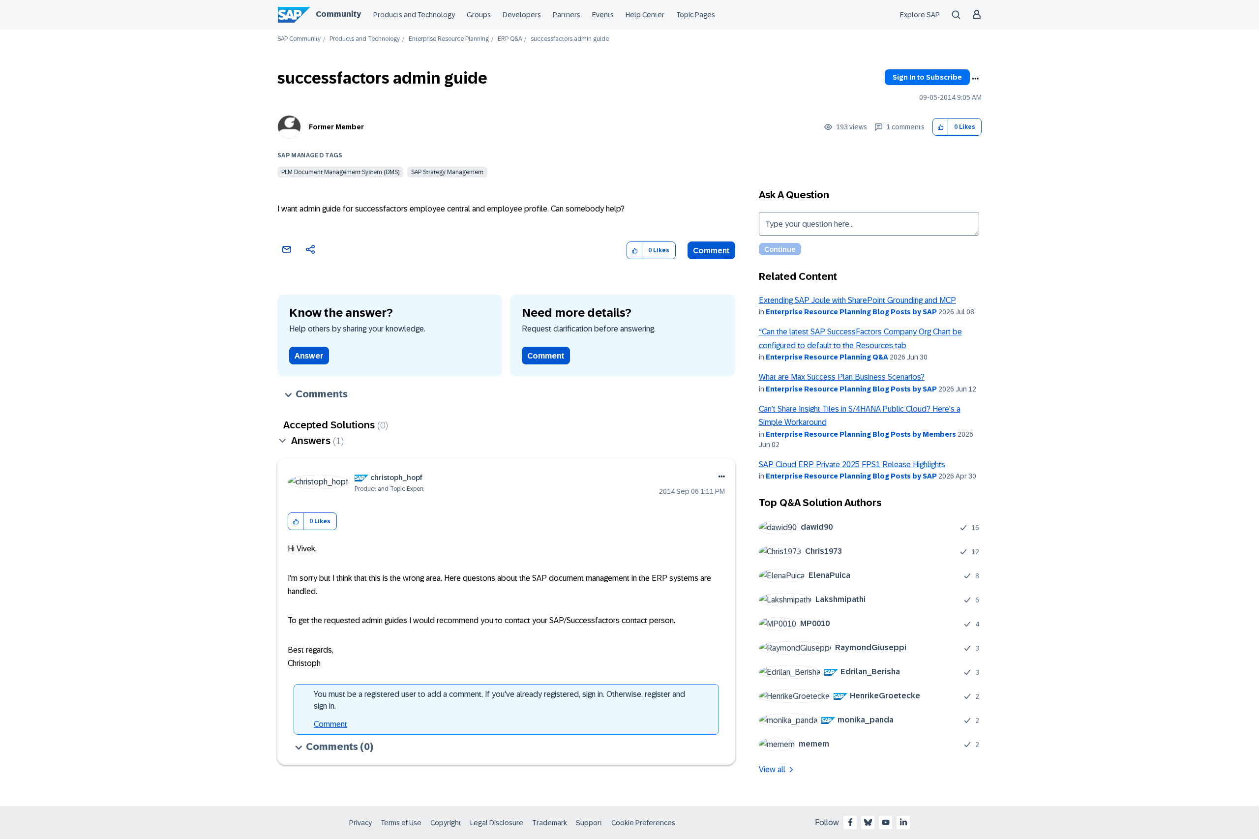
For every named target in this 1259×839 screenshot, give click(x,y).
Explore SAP (920, 15)
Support (589, 823)
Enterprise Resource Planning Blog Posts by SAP (851, 312)
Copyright (445, 823)
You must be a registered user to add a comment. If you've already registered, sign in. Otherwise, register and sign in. (499, 700)
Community (338, 14)
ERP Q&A (510, 39)
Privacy (360, 823)
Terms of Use (401, 823)
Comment (711, 250)
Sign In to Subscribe (927, 77)
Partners (566, 15)
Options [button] (975, 79)
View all (772, 769)
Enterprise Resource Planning (449, 39)
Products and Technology (414, 15)
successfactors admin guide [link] (570, 39)
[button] (940, 127)
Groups (479, 15)
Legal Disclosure (496, 823)
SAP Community (299, 39)
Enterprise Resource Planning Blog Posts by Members (861, 434)
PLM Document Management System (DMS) (340, 172)
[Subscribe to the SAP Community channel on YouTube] (886, 822)
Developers (522, 15)
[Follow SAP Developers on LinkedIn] (903, 822)
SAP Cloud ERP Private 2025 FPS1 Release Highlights (852, 464)
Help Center (645, 15)
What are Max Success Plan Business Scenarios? (842, 377)
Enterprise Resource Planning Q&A (827, 357)
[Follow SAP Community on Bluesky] (868, 822)
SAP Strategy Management (447, 172)
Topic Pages (695, 15)
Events (603, 15)
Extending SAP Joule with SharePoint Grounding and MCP (857, 300)
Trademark (549, 823)
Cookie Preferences (643, 823)
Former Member (336, 127)
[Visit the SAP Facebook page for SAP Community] (850, 822)
